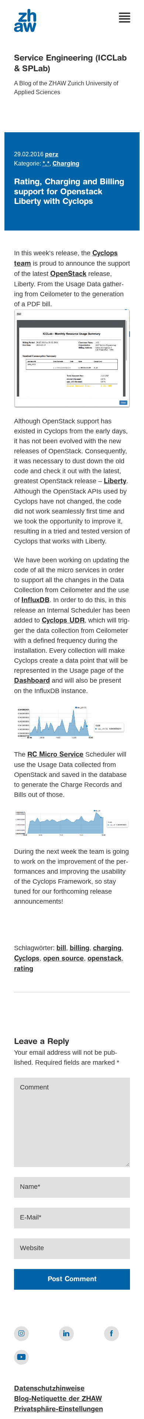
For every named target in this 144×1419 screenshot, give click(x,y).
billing (79, 948)
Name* (30, 1186)
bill (61, 948)
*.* (45, 164)
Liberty (115, 481)
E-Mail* (30, 1217)
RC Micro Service (55, 754)
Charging (65, 164)
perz (51, 155)
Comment (34, 1087)
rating (23, 969)
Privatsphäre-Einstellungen (58, 1409)
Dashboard (32, 681)
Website (32, 1248)
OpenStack (68, 274)
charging (107, 948)
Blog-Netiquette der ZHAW (58, 1399)
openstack (104, 958)
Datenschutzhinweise (49, 1388)
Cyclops (27, 958)
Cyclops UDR (63, 620)
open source (63, 958)
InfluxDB (35, 600)
